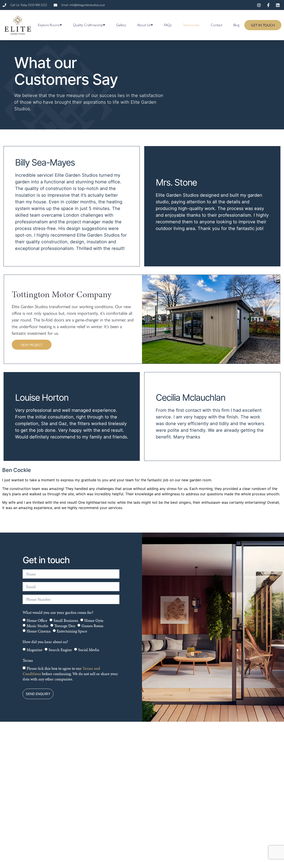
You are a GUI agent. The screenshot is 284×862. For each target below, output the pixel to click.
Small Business (65, 620)
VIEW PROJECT (32, 344)
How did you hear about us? (45, 641)
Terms (28, 660)
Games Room (92, 625)
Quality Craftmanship (88, 25)
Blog (236, 25)
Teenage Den (64, 625)
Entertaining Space (72, 631)
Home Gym (93, 620)
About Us (144, 25)
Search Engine (60, 649)
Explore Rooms (49, 25)
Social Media (88, 649)
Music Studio (37, 625)
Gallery (121, 25)
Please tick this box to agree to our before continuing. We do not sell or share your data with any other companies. (70, 673)
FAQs (168, 25)
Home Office (37, 620)
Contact (216, 25)
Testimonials (191, 25)
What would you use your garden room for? (58, 612)
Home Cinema (39, 631)
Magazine (34, 649)
